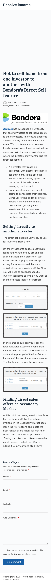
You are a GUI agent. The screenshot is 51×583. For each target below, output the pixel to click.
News (5, 106)
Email (6, 490)
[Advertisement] (25, 36)
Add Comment (11, 517)
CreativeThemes (11, 579)
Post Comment (13, 562)
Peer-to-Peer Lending (19, 106)
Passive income (17, 5)
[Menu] (46, 5)
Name (7, 476)
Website (7, 504)
